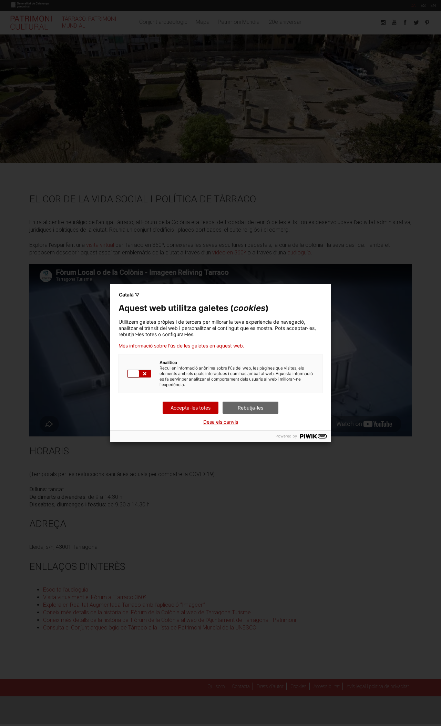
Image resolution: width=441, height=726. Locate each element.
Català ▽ (129, 295)
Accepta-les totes (191, 408)
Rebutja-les (250, 408)
